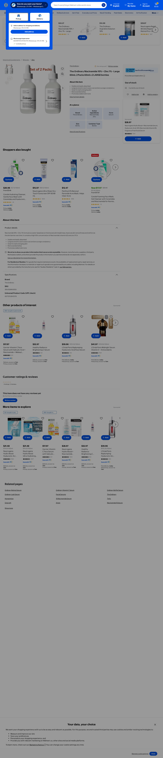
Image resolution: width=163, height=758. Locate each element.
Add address (29, 32)
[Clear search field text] (98, 5)
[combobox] (79, 5)
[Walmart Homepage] (6, 5)
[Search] (103, 5)
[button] (130, 5)
